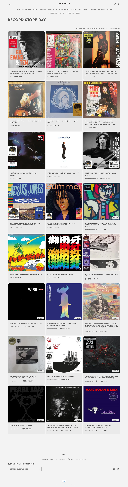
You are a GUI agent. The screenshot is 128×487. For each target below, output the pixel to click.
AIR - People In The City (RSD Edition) (60, 376)
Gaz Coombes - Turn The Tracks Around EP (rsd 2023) (25, 122)
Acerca (45, 459)
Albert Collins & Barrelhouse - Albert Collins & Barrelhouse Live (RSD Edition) (62, 426)
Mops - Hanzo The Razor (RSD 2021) (60, 274)
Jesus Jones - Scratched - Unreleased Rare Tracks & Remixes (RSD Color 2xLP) (25, 224)
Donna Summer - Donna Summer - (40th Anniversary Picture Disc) (61, 224)
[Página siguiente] (69, 441)
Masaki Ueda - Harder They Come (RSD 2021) (26, 274)
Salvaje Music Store (59, 485)
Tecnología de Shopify (72, 485)
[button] (10, 4)
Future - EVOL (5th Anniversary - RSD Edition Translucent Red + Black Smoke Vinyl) (101, 377)
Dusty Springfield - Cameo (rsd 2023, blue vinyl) (63, 122)
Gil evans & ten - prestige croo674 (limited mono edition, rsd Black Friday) (26, 72)
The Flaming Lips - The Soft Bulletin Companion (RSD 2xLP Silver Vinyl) (23, 377)
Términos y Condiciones (76, 459)
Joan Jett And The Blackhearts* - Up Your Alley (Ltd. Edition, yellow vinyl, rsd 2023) (101, 72)
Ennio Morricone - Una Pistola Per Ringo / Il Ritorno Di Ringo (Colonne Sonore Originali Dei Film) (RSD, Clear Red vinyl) (101, 122)
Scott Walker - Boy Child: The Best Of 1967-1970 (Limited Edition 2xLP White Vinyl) (63, 173)
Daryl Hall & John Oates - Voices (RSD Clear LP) (101, 275)
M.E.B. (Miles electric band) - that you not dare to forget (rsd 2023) (63, 72)
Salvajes (62, 459)
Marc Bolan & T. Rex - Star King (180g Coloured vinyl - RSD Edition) (99, 426)
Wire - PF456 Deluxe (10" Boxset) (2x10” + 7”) (26, 323)
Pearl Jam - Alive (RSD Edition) (21, 426)
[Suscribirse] (39, 469)
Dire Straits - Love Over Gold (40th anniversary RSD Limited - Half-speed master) (23, 173)
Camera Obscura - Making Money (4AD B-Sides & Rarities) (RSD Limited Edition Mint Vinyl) (100, 224)
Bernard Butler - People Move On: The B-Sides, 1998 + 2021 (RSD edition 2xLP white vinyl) (100, 173)
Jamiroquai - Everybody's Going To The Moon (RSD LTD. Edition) (62, 324)
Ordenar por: (81, 28)
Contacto (53, 459)
